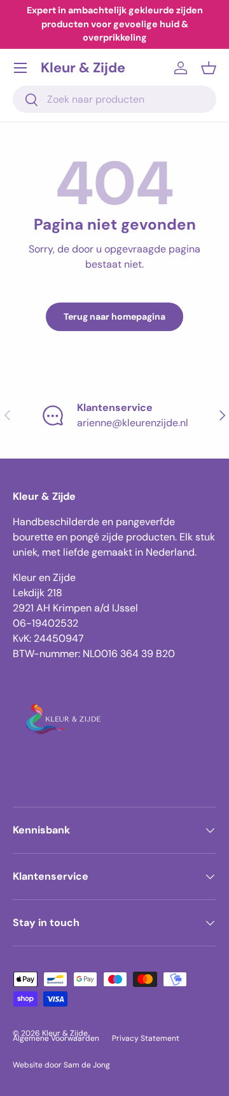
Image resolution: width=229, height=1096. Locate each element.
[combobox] (114, 99)
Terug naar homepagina (114, 316)
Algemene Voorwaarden (56, 1038)
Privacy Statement (145, 1038)
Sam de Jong (87, 1065)
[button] (209, 68)
